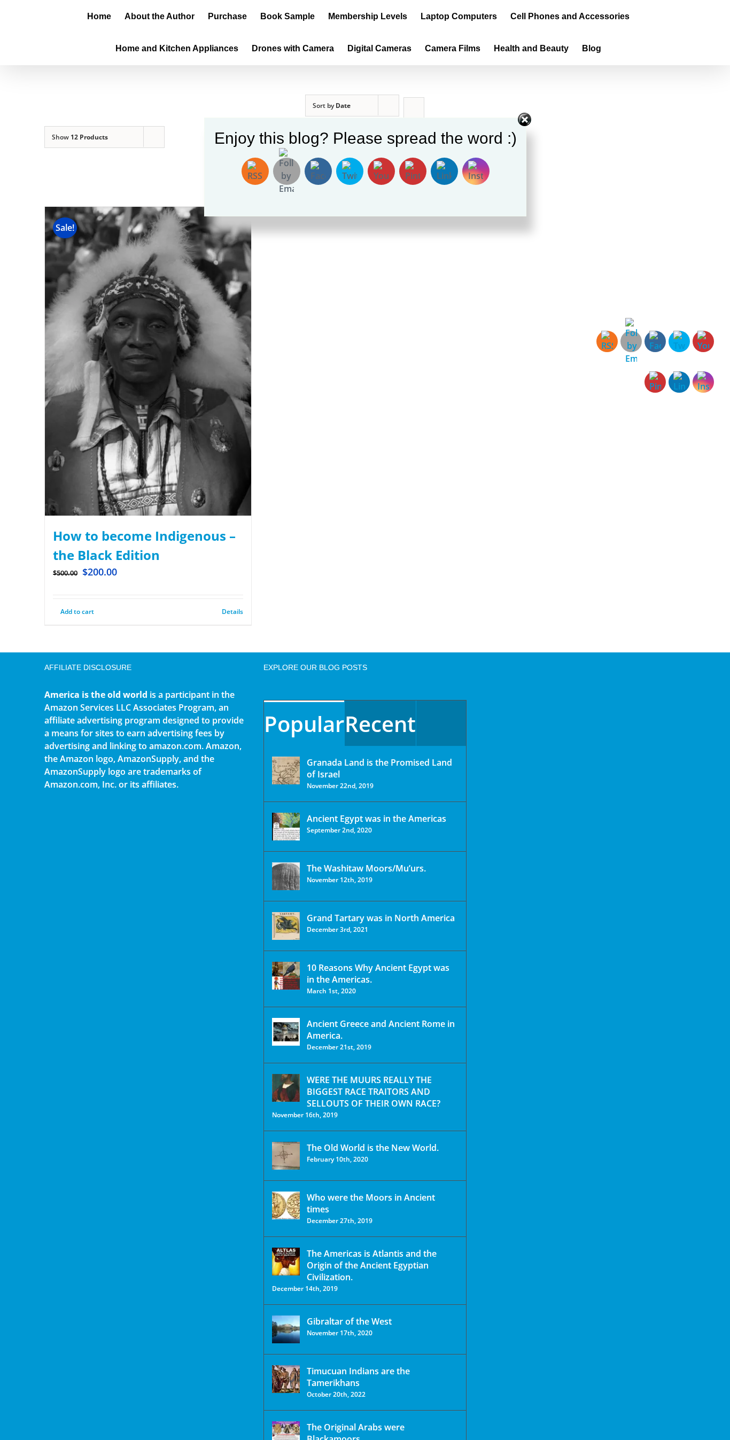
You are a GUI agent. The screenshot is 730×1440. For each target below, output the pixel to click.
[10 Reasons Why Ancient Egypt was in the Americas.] (286, 976)
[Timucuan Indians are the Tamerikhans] (286, 1379)
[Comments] (441, 723)
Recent (380, 723)
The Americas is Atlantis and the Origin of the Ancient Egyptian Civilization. (372, 1265)
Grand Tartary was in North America (381, 918)
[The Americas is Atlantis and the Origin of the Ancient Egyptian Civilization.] (286, 1261)
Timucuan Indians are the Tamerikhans (358, 1377)
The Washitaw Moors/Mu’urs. (366, 868)
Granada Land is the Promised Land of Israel (379, 768)
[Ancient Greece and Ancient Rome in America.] (286, 1032)
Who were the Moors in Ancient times (371, 1203)
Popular (304, 723)
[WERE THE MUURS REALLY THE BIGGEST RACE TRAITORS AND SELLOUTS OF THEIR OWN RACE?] (286, 1088)
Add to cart (77, 611)
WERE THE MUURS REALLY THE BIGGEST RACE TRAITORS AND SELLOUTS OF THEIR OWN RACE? (373, 1091)
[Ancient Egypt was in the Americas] (286, 826)
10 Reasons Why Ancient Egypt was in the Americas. (378, 973)
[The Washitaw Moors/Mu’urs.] (286, 876)
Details (232, 611)
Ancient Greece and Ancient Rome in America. (381, 1029)
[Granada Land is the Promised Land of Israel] (286, 770)
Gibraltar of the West (349, 1321)
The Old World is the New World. (373, 1148)
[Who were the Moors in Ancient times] (286, 1205)
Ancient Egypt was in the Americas (376, 818)
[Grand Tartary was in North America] (286, 926)
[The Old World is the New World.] (286, 1156)
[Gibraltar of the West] (286, 1329)
